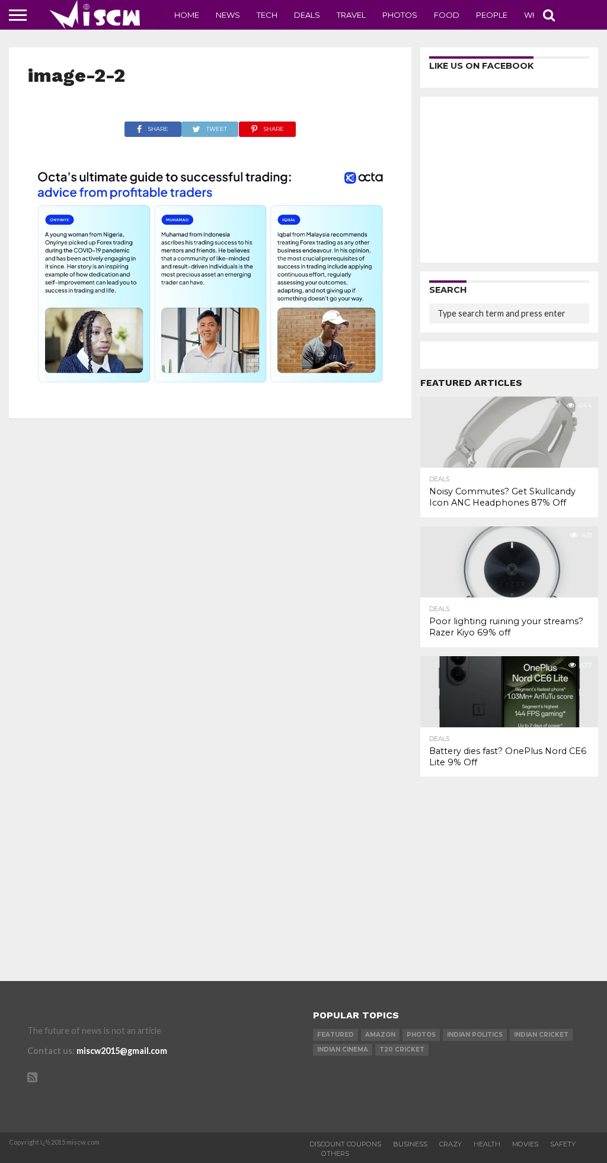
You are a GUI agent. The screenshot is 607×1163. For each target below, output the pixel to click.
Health (487, 1144)
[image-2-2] (210, 395)
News (228, 15)
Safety (563, 1144)
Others (335, 1153)
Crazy (450, 1144)
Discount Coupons (345, 1144)
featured (335, 1035)
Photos (399, 15)
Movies (525, 1144)
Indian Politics (475, 1035)
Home (186, 15)
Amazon (380, 1035)
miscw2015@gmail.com (121, 1051)
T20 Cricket (401, 1049)
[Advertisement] (509, 180)
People (491, 15)
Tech (267, 15)
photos (421, 1035)
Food (446, 15)
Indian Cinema (342, 1049)
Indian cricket (541, 1035)
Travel (351, 15)
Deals (307, 15)
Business (410, 1144)
